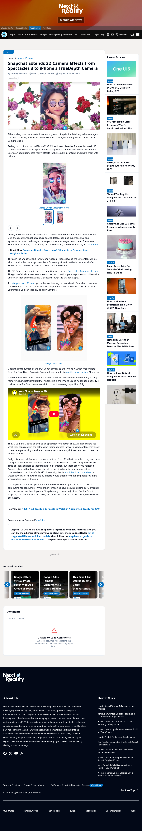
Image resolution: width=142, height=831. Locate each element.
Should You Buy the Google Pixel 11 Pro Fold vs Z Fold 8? (121, 197)
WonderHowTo (7, 28)
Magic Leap (98, 34)
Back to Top (128, 790)
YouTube (40, 520)
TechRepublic (54, 810)
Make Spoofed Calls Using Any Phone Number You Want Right (115, 766)
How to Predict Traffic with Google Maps (116, 737)
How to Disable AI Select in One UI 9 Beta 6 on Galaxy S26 (120, 88)
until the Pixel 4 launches (78, 472)
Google (43, 34)
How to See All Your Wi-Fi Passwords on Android (116, 707)
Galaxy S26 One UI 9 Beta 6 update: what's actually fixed (121, 227)
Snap (20, 34)
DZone (133, 810)
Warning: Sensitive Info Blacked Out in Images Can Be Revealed (116, 774)
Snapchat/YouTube (61, 207)
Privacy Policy (30, 785)
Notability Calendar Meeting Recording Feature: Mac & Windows (120, 343)
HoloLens (85, 34)
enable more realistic (77, 372)
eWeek (73, 810)
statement (93, 244)
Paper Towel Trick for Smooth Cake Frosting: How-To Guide (119, 269)
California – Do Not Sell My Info (64, 785)
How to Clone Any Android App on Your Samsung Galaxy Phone (116, 723)
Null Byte (47, 28)
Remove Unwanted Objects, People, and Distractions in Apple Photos (116, 715)
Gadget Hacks (21, 28)
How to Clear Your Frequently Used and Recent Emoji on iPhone (116, 758)
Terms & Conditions (12, 785)
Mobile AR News (71, 20)
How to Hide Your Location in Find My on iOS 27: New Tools (119, 305)
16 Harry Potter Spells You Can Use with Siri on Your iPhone (118, 730)
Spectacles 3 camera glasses (83, 271)
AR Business (31, 34)
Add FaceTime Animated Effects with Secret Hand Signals (118, 743)
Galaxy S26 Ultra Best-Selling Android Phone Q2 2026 (121, 166)
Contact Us (43, 785)
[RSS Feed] (21, 753)
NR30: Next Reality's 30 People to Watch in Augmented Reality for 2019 (61, 508)
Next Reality (35, 28)
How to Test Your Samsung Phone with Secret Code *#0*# (115, 751)
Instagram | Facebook (60, 34)
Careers (91, 785)
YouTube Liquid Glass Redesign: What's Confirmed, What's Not (119, 125)
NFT (77, 34)
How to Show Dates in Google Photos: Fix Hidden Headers (121, 376)
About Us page (21, 745)
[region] (54, 184)
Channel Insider (113, 810)
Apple (12, 34)
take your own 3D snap (23, 283)
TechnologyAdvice (29, 810)
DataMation (91, 810)
